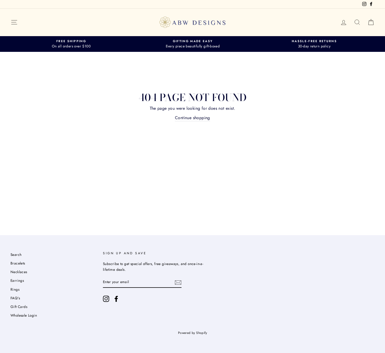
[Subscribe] (178, 282)
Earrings (17, 280)
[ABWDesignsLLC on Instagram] (106, 299)
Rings (14, 289)
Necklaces (18, 271)
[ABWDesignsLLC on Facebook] (116, 299)
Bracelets (17, 263)
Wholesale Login (23, 315)
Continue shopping (192, 118)
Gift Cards (18, 306)
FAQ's (15, 298)
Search (15, 254)
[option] (71, 44)
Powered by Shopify (192, 332)
